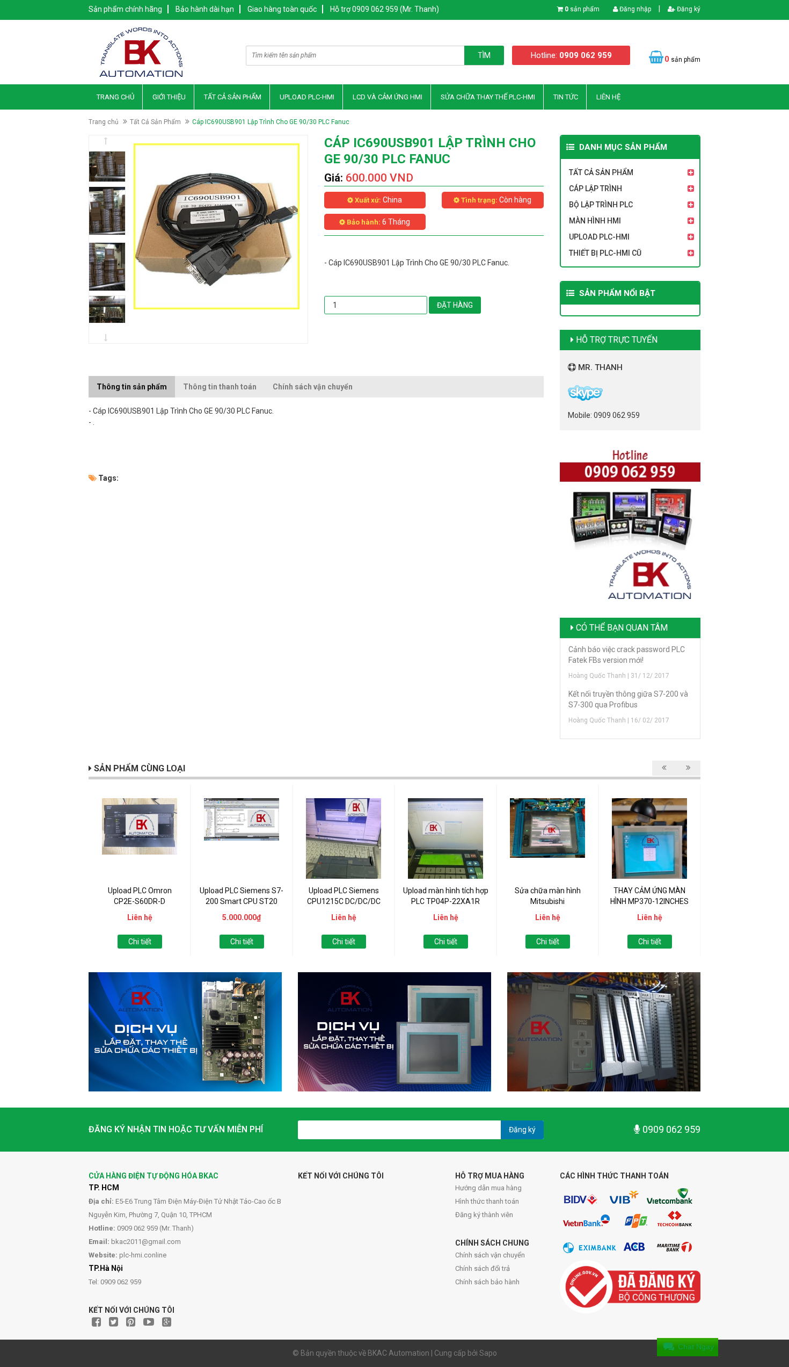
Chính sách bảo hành (487, 1282)
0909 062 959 (670, 1129)
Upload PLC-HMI (307, 97)
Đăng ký (687, 9)
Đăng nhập (634, 9)
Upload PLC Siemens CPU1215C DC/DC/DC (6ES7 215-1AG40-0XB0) (344, 901)
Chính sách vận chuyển (490, 1255)
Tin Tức (565, 97)
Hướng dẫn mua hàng (488, 1188)
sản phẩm (582, 9)
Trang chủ (115, 97)
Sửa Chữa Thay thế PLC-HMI (488, 97)
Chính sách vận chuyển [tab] (313, 386)
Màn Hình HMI (595, 220)
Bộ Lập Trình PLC (601, 204)
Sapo (488, 1353)
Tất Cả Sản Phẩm (232, 97)
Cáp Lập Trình (595, 188)
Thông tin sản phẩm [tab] (132, 386)
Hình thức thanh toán (487, 1201)
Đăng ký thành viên (484, 1215)
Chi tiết (139, 941)
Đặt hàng (455, 305)
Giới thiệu (169, 97)
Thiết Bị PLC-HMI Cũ (605, 253)
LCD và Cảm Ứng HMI (387, 97)
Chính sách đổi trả (482, 1268)
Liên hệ (608, 97)
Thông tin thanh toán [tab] (220, 386)
